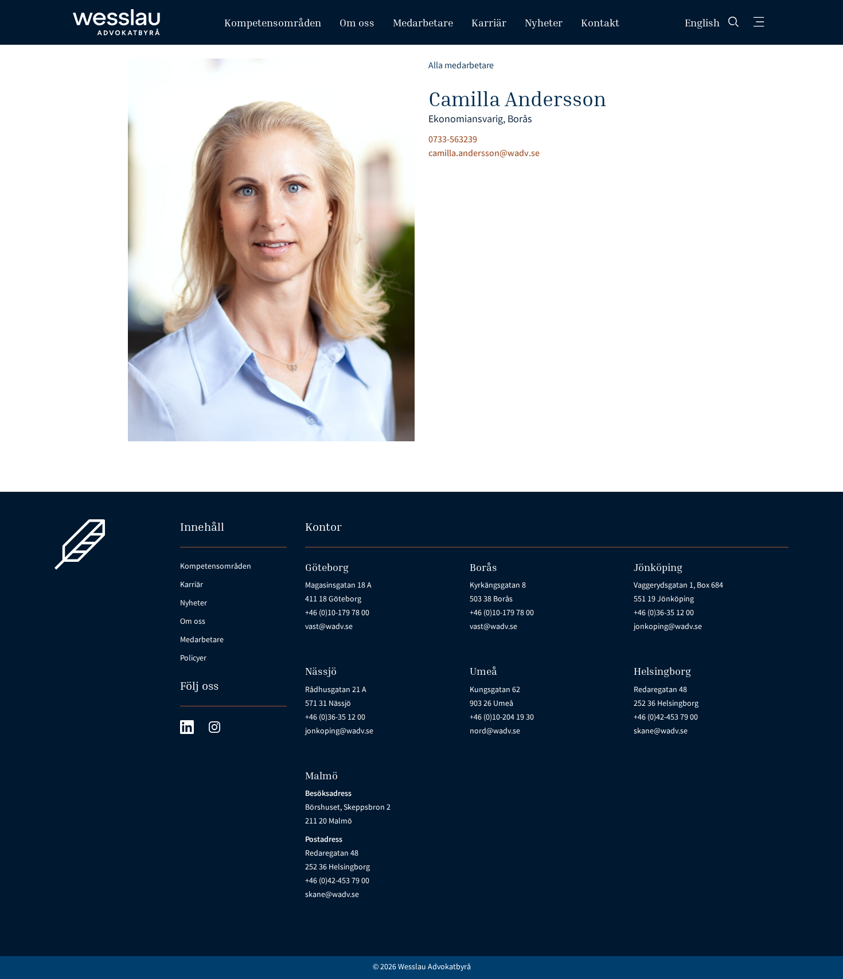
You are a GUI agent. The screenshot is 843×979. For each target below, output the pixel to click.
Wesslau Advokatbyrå (434, 967)
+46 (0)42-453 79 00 (666, 718)
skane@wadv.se (661, 731)
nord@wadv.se (495, 731)
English (702, 22)
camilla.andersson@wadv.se (484, 154)
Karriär (488, 22)
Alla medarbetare (461, 66)
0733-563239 (452, 140)
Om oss (356, 22)
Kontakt (600, 22)
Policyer (193, 659)
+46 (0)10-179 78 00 (337, 613)
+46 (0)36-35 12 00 (664, 613)
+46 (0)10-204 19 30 (502, 718)
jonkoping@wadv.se (668, 627)
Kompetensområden (272, 22)
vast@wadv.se (329, 627)
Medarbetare (423, 22)
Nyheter (544, 22)
